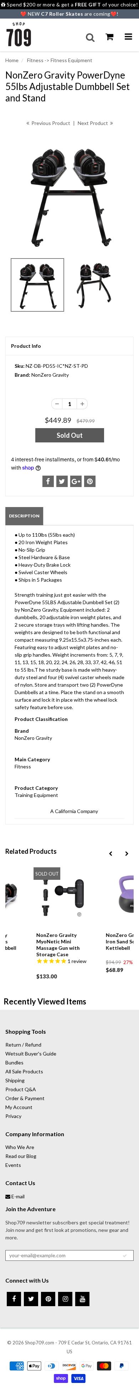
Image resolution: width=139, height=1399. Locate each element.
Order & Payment (25, 1098)
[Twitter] (31, 1299)
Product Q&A (20, 1089)
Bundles (14, 1062)
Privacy (13, 1116)
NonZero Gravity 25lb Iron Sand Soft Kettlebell (107, 941)
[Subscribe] (124, 1256)
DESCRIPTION (24, 515)
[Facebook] (14, 1299)
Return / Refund (23, 1045)
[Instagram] (65, 1299)
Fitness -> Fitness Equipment (59, 60)
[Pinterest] (48, 1299)
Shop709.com (39, 1342)
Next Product (93, 123)
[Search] (90, 37)
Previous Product (50, 123)
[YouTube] (82, 1299)
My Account (18, 1107)
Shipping (15, 1080)
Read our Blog (20, 1156)
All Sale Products (24, 1071)
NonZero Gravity (50, 375)
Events (13, 1165)
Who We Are (19, 1147)
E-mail (17, 1196)
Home (12, 60)
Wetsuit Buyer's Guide (30, 1053)
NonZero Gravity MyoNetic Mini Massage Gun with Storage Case (34, 944)
